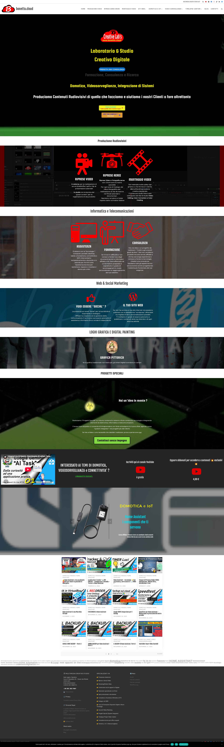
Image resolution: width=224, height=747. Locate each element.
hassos (161, 661)
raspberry (119, 663)
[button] (72, 521)
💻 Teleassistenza (68, 692)
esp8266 (140, 660)
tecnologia (217, 662)
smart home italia (190, 662)
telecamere (4, 664)
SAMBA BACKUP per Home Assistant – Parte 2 (99, 644)
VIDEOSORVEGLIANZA (145, 641)
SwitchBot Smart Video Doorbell (148, 644)
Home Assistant (135, 517)
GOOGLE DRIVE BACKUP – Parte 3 (72, 644)
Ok (172, 744)
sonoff (198, 662)
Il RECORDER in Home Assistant (97, 612)
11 (117, 654)
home (167, 661)
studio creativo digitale (207, 662)
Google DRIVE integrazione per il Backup (123, 612)
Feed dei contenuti (135, 679)
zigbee (38, 664)
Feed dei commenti (135, 682)
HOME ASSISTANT (180, 661)
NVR (112, 662)
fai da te (147, 661)
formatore (154, 661)
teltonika (10, 664)
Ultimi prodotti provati (69, 718)
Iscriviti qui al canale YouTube (140, 462)
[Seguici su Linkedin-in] (219, 2)
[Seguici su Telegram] (222, 2)
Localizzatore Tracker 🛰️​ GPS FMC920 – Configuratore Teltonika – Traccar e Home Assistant (99, 581)
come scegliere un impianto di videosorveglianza (82, 661)
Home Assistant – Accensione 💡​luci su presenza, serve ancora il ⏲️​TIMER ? (125, 581)
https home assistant (44, 662)
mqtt (109, 662)
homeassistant (199, 661)
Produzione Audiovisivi (112, 141)
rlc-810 (143, 662)
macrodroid (105, 662)
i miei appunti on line (70, 663)
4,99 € (196, 479)
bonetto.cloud (10, 741)
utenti (14, 664)
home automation (28, 663)
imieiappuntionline (89, 663)
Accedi (132, 677)
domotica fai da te (128, 661)
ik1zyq (54, 663)
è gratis (140, 477)
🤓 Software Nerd (68, 721)
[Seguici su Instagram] (214, 2)
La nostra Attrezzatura (69, 714)
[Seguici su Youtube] (206, 2)
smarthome (180, 662)
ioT (99, 663)
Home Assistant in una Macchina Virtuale (72, 612)
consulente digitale (103, 661)
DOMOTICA (66, 575)
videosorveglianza (26, 664)
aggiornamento (16, 660)
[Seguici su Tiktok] (216, 2)
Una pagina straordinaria (69, 730)
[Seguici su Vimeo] (208, 2)
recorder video (129, 662)
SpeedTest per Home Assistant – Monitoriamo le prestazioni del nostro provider (150, 613)
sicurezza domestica (160, 662)
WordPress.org (134, 685)
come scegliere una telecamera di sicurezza (55, 661)
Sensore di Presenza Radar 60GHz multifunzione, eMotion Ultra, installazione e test (149, 581)
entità (136, 660)
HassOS (72, 575)
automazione (24, 661)
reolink (137, 663)
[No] (222, 744)
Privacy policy (184, 744)
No (176, 744)
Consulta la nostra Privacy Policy (72, 700)
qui (140, 432)
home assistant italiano (10, 662)
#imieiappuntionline (6, 661)
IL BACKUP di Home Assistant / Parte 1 (125, 644)
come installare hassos (35, 660)
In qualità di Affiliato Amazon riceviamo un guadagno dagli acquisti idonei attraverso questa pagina (76, 710)
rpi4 (148, 663)
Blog (64, 732)
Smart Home (151, 639)
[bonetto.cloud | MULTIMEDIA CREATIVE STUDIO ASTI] (8, 9)
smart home (171, 662)
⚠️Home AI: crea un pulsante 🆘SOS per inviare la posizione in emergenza (73, 581)
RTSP (152, 662)
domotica (115, 661)
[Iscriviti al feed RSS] (203, 2)
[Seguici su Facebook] (211, 2)
